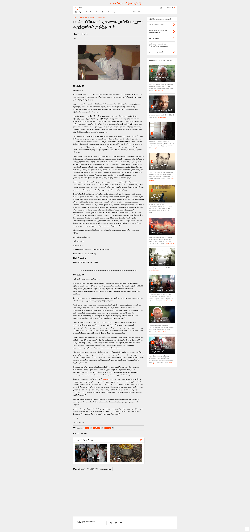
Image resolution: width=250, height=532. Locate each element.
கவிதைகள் (124, 12)
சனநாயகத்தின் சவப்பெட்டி (120, 458)
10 (153, 342)
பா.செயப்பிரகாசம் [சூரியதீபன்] (125, 3)
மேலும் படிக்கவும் (159, 90)
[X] (116, 523)
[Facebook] (111, 523)
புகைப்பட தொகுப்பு (158, 263)
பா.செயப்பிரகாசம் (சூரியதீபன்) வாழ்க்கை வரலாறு (160, 77)
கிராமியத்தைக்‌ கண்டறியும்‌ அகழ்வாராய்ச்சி (157, 197)
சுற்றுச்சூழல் (101, 17)
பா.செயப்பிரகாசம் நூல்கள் (161, 110)
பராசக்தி (105, 379)
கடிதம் (92, 17)
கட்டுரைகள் (104, 12)
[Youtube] (121, 523)
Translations (136, 12)
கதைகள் (114, 12)
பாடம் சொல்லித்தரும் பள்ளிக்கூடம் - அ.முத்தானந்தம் (159, 349)
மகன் (153, 137)
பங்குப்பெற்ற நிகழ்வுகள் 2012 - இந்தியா (89, 458)
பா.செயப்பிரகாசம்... (90, 12)
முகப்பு (79, 12)
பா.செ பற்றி (83, 17)
